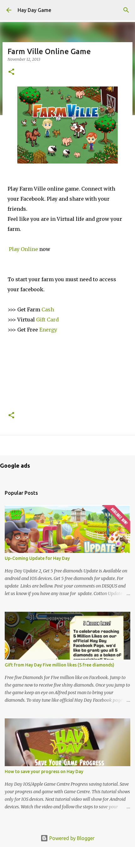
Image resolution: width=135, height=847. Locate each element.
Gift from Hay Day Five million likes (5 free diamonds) (59, 664)
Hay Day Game (34, 10)
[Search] (126, 10)
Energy (48, 329)
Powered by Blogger (71, 838)
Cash (47, 309)
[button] (11, 72)
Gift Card (47, 319)
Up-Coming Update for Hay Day (37, 558)
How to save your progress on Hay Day (44, 771)
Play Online (23, 249)
